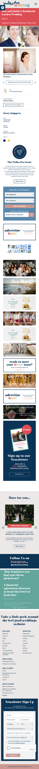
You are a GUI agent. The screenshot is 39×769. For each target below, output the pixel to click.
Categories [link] (26, 633)
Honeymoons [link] (6, 643)
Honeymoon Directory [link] (9, 664)
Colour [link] (25, 641)
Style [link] (24, 645)
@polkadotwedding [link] (19, 565)
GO (31, 215)
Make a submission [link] (8, 686)
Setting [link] (25, 648)
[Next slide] (35, 527)
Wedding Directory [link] (8, 661)
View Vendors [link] (19, 206)
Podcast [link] (4, 645)
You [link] (3, 641)
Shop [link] (3, 648)
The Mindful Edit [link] (7, 650)
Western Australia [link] (9, 133)
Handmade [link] (6, 120)
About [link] (4, 670)
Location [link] (25, 643)
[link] (2, 7)
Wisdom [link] (5, 636)
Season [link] (25, 650)
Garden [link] (5, 127)
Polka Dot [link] (6, 121)
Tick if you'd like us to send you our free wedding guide (19, 742)
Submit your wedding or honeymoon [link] (9, 689)
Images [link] (25, 638)
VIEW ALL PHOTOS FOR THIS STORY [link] (19, 82)
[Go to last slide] (3, 527)
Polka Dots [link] (31, 23)
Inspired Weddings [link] (18, 23)
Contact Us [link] (5, 677)
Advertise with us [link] (7, 693)
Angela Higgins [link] (8, 100)
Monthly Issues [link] (27, 653)
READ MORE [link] (19, 181)
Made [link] (4, 638)
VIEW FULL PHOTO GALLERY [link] (13, 105)
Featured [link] (5, 23)
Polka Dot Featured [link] (19, 526)
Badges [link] (4, 695)
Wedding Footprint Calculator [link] (8, 653)
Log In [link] (4, 679)
